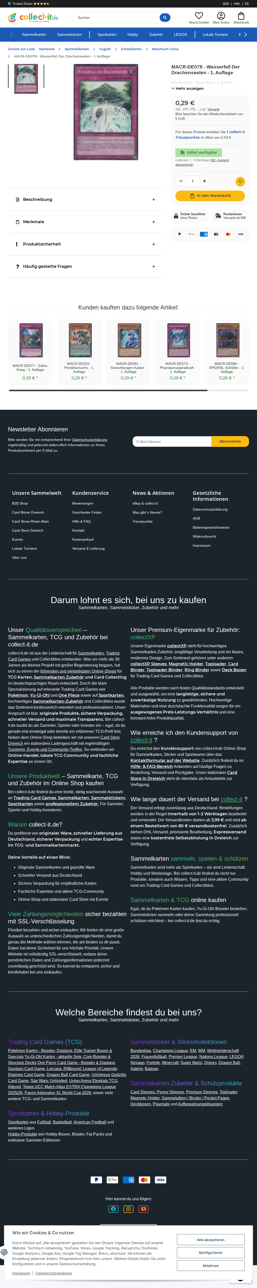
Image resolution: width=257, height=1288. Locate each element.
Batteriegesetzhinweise (213, 527)
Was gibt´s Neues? (149, 512)
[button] (196, 18)
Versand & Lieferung (89, 548)
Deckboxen (142, 1122)
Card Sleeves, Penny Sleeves (159, 1110)
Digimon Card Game (47, 1092)
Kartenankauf (84, 539)
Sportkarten (114, 34)
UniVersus (18, 1098)
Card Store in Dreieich (153, 778)
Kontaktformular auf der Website (165, 760)
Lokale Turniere (229, 34)
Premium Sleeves (206, 1110)
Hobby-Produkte (25, 1152)
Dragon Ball (170, 1086)
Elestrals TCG (33, 1104)
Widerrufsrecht (206, 536)
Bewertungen (84, 503)
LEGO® (192, 34)
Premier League (226, 1074)
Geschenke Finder (88, 512)
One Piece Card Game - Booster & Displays (84, 1080)
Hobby (143, 34)
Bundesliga (142, 1068)
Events (18, 539)
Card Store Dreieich (29, 530)
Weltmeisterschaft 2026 (155, 1074)
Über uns (20, 557)
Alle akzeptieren (211, 1240)
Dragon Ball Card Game (92, 1092)
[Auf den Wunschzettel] (240, 187)
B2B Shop (21, 503)
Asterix (190, 1086)
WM (208, 1068)
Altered (55, 1104)
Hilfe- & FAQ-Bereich (158, 766)
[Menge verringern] (181, 186)
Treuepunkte (144, 521)
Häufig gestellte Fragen (47, 266)
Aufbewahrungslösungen (210, 1122)
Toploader (236, 1110)
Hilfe (237, 4)
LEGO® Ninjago (179, 1080)
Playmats (165, 1122)
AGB (197, 518)
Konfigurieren (211, 1252)
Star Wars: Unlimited (90, 1098)
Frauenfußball (194, 1074)
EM (199, 1068)
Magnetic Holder (147, 1116)
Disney (150, 1086)
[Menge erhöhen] (205, 186)
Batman (207, 1086)
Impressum (203, 545)
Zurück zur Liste (21, 49)
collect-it (143, 740)
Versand (213, 109)
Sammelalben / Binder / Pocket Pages (204, 1116)
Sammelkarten (35, 34)
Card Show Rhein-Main (32, 521)
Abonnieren (230, 441)
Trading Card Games (28, 659)
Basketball (68, 1140)
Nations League (146, 1080)
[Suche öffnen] (163, 17)
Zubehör (167, 34)
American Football (99, 1140)
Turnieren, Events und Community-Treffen (80, 761)
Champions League (174, 1068)
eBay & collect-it (147, 503)
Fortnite (205, 1080)
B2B (226, 4)
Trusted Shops (23, 4)
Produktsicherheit (42, 244)
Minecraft (224, 1080)
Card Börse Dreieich (29, 512)
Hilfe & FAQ (82, 521)
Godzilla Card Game (48, 1098)
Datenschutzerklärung (99, 439)
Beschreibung (37, 199)
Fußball (48, 1140)
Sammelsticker (74, 34)
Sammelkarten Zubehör (33, 683)
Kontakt (79, 530)
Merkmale (33, 221)
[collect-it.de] (33, 17)
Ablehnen (211, 1265)
